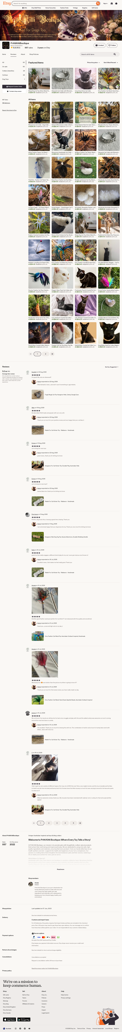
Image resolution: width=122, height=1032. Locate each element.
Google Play (23, 1019)
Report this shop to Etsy (9, 110)
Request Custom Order (15, 86)
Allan (33, 407)
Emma (33, 443)
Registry (84, 8)
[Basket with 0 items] (116, 3)
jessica (34, 713)
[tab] (14, 62)
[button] (100, 45)
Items (4, 54)
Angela (34, 585)
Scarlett (34, 372)
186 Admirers (6, 103)
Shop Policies (34, 54)
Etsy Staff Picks (36, 8)
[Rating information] (12, 48)
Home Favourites (50, 8)
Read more (60, 869)
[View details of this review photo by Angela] (45, 600)
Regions (116, 1028)
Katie (33, 550)
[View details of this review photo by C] (45, 768)
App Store (9, 1019)
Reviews (13, 54)
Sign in (105, 3)
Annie (39, 381)
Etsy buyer (35, 514)
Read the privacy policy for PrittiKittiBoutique (45, 968)
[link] (30, 354)
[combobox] (54, 3)
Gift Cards (95, 8)
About (23, 54)
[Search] (98, 3)
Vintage (75, 8)
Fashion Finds (64, 8)
